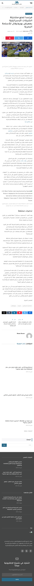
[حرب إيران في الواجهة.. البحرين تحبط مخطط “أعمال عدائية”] (17, 410)
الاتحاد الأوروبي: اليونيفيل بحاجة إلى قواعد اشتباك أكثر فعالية (9, 324)
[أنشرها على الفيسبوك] (28, 38)
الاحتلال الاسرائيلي (27, 306)
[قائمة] (31, 3)
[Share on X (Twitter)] (19, 38)
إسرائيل (7, 73)
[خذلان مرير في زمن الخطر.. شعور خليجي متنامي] (17, 384)
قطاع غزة (27, 122)
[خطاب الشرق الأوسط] (17, 3)
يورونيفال (13, 306)
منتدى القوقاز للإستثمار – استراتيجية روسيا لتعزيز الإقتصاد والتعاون (12, 463)
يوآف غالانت (23, 161)
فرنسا (12, 73)
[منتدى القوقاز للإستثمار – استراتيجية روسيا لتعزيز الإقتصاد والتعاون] (27, 464)
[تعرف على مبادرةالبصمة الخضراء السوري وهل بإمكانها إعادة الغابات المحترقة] (27, 499)
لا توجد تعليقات (10, 31)
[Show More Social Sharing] (3, 38)
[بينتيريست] (9, 38)
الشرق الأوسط (29, 13)
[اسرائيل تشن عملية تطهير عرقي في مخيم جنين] (27, 519)
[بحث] (3, 3)
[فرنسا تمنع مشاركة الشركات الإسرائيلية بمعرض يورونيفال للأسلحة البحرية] (17, 49)
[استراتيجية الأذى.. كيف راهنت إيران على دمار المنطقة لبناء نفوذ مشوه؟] (17, 356)
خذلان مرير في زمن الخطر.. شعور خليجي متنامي (18, 395)
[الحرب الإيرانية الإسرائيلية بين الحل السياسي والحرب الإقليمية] (27, 510)
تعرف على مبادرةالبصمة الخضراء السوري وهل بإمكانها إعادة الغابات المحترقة (12, 499)
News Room (26, 31)
